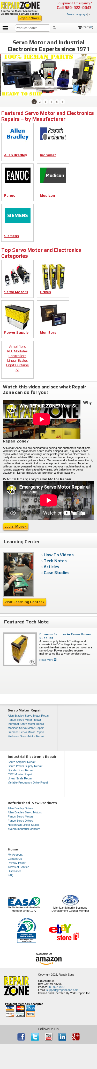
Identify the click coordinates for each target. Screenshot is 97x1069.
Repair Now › (29, 18)
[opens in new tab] (21, 1039)
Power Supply (16, 332)
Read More (46, 659)
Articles (51, 566)
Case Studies (57, 572)
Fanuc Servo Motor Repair (24, 719)
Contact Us (15, 858)
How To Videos (59, 554)
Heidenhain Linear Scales (24, 824)
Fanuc (9, 195)
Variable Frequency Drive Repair (28, 782)
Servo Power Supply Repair (25, 766)
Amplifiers (17, 346)
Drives (45, 292)
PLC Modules (17, 351)
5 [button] (57, 101)
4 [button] (51, 101)
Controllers (17, 356)
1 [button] (34, 101)
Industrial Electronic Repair (32, 756)
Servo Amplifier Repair (21, 761)
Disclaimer (14, 871)
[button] (54, 28)
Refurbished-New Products (32, 803)
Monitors (48, 332)
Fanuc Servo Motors (21, 816)
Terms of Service (18, 866)
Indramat (48, 155)
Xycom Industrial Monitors (24, 828)
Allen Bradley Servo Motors (25, 812)
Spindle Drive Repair (20, 770)
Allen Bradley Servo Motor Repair (28, 715)
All (17, 369)
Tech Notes (55, 560)
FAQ (10, 875)
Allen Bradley (15, 155)
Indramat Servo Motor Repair (26, 723)
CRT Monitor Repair (20, 774)
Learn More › (15, 526)
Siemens (11, 236)
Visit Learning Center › (24, 602)
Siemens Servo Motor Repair (26, 732)
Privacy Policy (17, 862)
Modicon (47, 195)
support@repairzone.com (62, 990)
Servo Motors (16, 292)
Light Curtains (17, 365)
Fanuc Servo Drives (20, 820)
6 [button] (62, 101)
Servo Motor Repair (25, 710)
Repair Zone (66, 974)
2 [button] (40, 101)
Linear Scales (17, 360)
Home (13, 849)
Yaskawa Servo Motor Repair (26, 736)
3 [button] (45, 101)
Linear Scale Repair (20, 778)
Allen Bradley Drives (20, 808)
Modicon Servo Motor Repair (26, 727)
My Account (15, 854)
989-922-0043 (78, 7)
